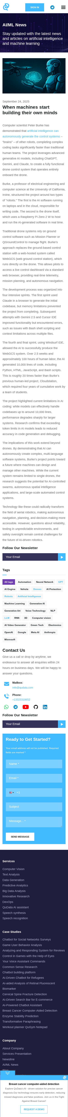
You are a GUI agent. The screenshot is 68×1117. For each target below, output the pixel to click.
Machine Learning (14, 603)
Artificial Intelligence (29, 596)
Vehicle (24, 589)
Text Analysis (11, 874)
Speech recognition (15, 918)
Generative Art (12, 610)
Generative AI (37, 603)
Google (22, 632)
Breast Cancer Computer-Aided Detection (29, 1010)
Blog (5, 1070)
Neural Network (44, 582)
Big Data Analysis (14, 891)
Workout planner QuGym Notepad (24, 1027)
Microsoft (9, 639)
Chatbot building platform (18, 972)
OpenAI (8, 632)
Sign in (34, 7)
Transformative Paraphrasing (21, 1021)
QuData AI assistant (15, 907)
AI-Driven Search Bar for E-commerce (27, 999)
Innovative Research (16, 896)
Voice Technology (35, 610)
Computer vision (41, 618)
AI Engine (9, 589)
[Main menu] (63, 7)
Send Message (20, 836)
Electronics (55, 625)
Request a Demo (34, 1109)
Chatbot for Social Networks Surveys (26, 939)
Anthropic (49, 632)
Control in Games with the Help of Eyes (28, 956)
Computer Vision (13, 869)
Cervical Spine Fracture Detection (24, 994)
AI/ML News (10, 1064)
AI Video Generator (15, 625)
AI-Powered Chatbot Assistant (22, 1005)
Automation (24, 582)
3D (25, 618)
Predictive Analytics (15, 885)
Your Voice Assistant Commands (23, 961)
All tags (8, 582)
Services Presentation (16, 1053)
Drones (37, 589)
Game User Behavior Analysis (22, 945)
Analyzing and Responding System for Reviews (33, 950)
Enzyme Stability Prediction (20, 1016)
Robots (8, 596)
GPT (60, 582)
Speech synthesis (14, 913)
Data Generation (13, 880)
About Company (13, 1048)
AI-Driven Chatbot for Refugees (23, 977)
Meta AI (35, 632)
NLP (53, 610)
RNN (16, 618)
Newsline (8, 1059)
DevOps (7, 902)
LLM (6, 618)
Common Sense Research (19, 967)
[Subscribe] (62, 724)
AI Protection (53, 589)
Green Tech (37, 625)
